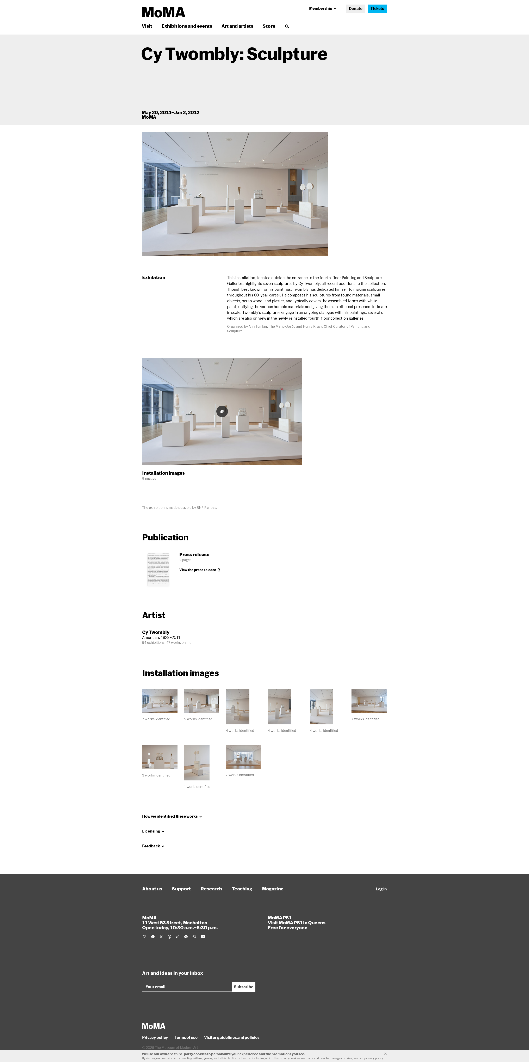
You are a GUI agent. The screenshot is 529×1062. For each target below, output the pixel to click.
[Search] (287, 26)
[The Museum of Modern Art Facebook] (153, 937)
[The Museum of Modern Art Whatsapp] (194, 937)
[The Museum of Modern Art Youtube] (203, 937)
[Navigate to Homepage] (164, 12)
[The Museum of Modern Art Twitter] (161, 937)
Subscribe (243, 986)
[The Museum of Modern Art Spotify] (186, 937)
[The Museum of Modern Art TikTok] (178, 937)
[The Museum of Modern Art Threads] (169, 937)
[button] (235, 194)
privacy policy (374, 1058)
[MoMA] (154, 1026)
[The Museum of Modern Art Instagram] (145, 937)
